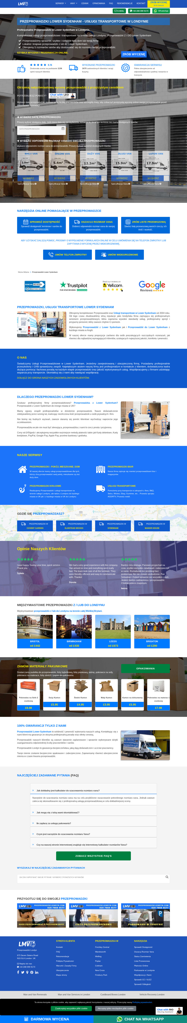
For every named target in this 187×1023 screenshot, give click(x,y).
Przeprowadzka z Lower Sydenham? (96, 403)
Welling (98, 956)
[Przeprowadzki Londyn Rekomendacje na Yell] (113, 286)
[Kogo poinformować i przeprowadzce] (41, 915)
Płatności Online (141, 966)
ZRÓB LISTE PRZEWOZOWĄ (145, 226)
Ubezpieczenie (62, 970)
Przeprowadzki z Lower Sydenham (102, 327)
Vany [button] (73, 3)
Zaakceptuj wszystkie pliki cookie (71, 1008)
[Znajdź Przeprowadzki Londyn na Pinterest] (31, 973)
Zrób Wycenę (134, 54)
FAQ (58, 952)
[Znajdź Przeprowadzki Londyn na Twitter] (22, 973)
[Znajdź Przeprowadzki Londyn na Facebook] (18, 973)
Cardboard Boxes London (113, 994)
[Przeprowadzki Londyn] (27, 944)
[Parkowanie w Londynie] (145, 915)
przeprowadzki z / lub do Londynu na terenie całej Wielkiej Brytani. (68, 611)
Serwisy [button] (59, 3)
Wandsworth (100, 952)
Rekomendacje (125, 3)
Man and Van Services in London (74, 994)
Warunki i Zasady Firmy (66, 966)
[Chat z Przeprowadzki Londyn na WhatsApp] (120, 1019)
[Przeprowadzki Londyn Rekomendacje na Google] (152, 286)
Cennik (84, 3)
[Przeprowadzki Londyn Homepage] (23, 4)
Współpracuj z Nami (142, 975)
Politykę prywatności (142, 1002)
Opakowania (99, 3)
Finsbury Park (101, 975)
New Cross (100, 970)
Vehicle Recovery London (152, 994)
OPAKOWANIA (145, 668)
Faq (111, 3)
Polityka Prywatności (65, 961)
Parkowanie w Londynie (144, 970)
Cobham (99, 966)
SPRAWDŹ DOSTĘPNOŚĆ (41, 226)
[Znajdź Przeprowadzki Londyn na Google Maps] (27, 973)
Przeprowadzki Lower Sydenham (45, 272)
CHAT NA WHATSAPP (144, 1019)
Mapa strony (61, 975)
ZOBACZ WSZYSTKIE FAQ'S (93, 856)
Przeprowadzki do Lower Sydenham (148, 327)
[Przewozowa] (93, 915)
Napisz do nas (25, 964)
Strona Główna (23, 272)
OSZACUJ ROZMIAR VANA (93, 226)
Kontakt (141, 3)
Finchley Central (102, 947)
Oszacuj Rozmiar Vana (144, 952)
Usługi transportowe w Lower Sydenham (135, 313)
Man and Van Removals (35, 994)
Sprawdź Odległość (142, 984)
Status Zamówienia (142, 956)
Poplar (98, 961)
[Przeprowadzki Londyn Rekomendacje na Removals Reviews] (35, 286)
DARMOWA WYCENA (49, 1019)
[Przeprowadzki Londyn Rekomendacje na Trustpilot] (74, 286)
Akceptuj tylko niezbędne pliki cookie (116, 1008)
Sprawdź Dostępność (143, 947)
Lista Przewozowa (142, 961)
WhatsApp (163, 11)
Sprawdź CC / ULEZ (143, 980)
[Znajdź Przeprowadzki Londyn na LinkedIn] (36, 973)
